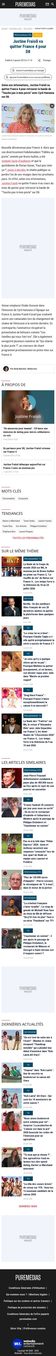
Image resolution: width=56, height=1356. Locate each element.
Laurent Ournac (45, 521)
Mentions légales (38, 1294)
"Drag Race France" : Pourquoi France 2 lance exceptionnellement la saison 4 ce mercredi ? (36, 700)
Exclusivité (23, 498)
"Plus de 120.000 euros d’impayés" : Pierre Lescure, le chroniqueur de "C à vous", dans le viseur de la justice (38, 882)
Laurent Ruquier (26, 531)
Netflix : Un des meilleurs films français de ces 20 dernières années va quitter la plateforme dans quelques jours (38, 610)
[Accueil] (25, 4)
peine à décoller (17, 170)
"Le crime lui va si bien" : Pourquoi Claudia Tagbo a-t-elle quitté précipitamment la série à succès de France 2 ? (38, 638)
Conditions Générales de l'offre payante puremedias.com (28, 1316)
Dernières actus (15, 28)
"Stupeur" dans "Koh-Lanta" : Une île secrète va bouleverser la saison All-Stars (38, 1075)
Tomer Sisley (29, 521)
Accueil (4, 28)
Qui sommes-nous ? (16, 1294)
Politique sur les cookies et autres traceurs (27, 1301)
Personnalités (9, 498)
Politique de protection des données (27, 1307)
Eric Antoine (21, 526)
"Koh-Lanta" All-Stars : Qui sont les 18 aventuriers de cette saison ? (37, 1099)
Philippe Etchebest (38, 526)
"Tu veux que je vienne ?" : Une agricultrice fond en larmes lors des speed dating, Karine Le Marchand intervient (37, 1161)
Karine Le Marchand (11, 521)
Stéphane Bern (9, 531)
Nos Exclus (28, 28)
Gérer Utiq (15, 1328)
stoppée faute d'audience (16, 161)
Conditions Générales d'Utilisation (27, 1288)
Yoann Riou (7, 526)
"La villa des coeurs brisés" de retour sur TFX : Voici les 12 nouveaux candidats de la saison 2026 (38, 1189)
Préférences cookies (35, 1328)
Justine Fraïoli (10, 183)
